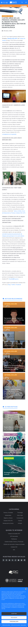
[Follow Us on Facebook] (3, 560)
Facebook (18, 284)
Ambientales (8, 515)
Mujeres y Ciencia (8, 518)
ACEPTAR (14, 613)
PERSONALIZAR (14, 621)
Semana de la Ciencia (8, 523)
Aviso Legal (23, 624)
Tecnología (20, 512)
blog (9, 284)
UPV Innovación (14, 536)
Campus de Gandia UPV (14, 533)
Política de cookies (6, 624)
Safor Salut (20, 515)
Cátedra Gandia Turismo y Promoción (14, 541)
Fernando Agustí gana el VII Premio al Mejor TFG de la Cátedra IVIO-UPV (14, 320)
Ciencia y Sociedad (8, 512)
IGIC (14, 549)
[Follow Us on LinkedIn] (9, 560)
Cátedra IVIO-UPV (7, 16)
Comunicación (20, 518)
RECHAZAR (14, 617)
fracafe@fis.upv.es (13, 279)
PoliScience (14, 539)
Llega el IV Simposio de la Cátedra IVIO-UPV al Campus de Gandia (13, 367)
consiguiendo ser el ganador (9, 134)
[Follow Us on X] (12, 560)
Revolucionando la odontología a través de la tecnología (13, 343)
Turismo (20, 520)
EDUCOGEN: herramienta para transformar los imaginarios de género (13, 450)
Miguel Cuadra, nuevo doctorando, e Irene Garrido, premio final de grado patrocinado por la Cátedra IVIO (13, 393)
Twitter (13, 284)
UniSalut (20, 523)
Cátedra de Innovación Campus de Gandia (14, 544)
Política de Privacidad (15, 624)
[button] (26, 589)
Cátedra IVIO (14, 547)
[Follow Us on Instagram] (6, 560)
